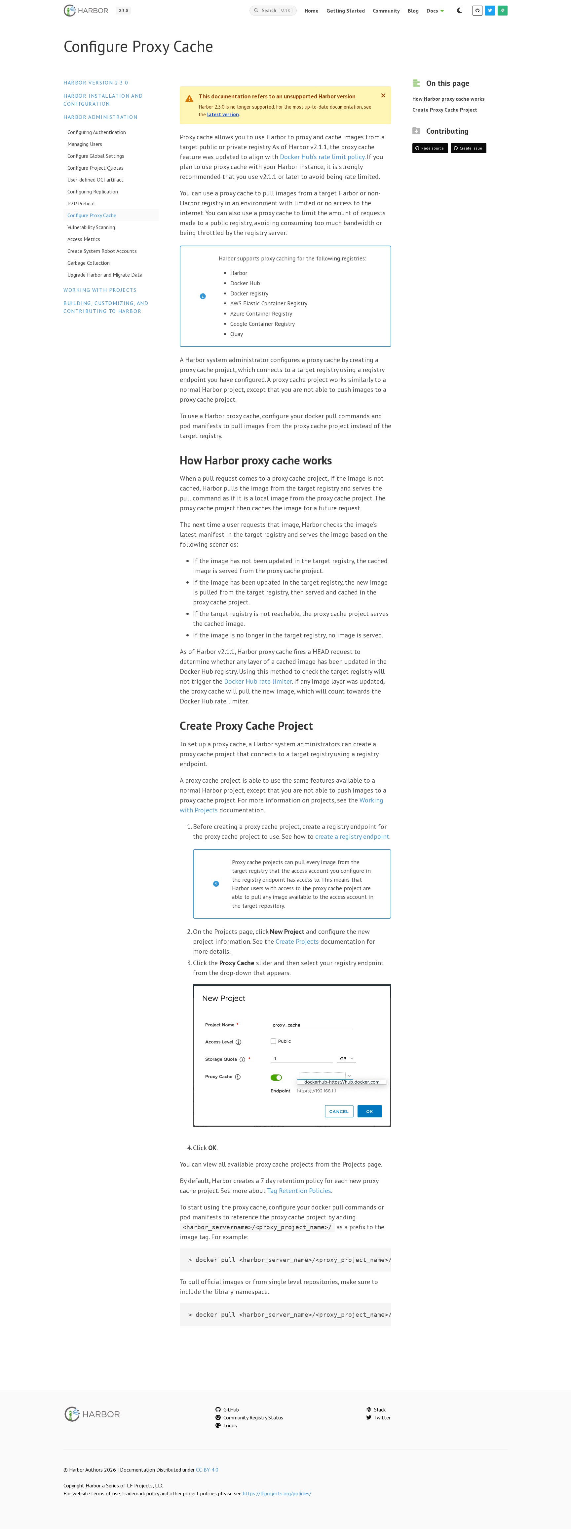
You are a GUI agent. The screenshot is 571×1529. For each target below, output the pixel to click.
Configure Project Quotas (95, 167)
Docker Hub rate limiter (258, 681)
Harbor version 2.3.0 (96, 82)
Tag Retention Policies (299, 1190)
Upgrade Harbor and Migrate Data (104, 274)
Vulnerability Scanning (91, 227)
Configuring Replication (92, 191)
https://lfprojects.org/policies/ (277, 1493)
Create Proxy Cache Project (444, 109)
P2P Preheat (81, 203)
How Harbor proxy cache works (448, 98)
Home (312, 10)
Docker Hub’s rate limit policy (322, 157)
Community (386, 10)
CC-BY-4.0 (207, 1469)
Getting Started (345, 10)
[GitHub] (477, 11)
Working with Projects (100, 290)
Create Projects (297, 941)
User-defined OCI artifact (95, 179)
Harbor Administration (100, 117)
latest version (223, 114)
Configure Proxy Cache (91, 215)
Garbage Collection (88, 262)
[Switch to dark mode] (459, 10)
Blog (413, 10)
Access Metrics (83, 239)
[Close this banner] (383, 95)
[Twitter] (490, 11)
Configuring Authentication (96, 132)
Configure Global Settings (95, 156)
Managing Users (84, 144)
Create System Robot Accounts (102, 251)
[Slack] (503, 11)
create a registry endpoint (352, 836)
